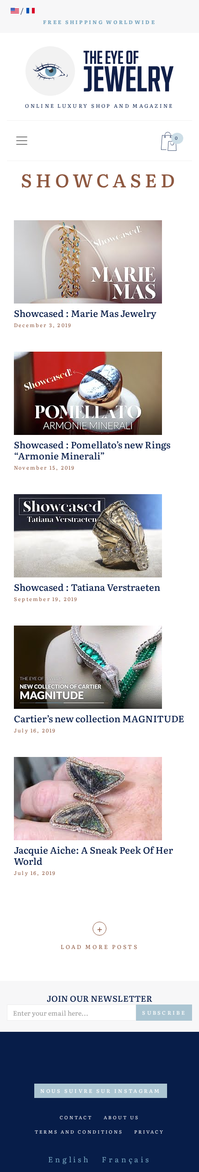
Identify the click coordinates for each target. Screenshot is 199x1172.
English (69, 1159)
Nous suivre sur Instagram (100, 1090)
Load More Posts (100, 947)
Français (126, 1159)
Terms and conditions (79, 1131)
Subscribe (164, 1012)
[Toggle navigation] (21, 140)
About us (121, 1117)
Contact (76, 1117)
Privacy (149, 1131)
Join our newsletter (99, 998)
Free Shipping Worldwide (99, 21)
